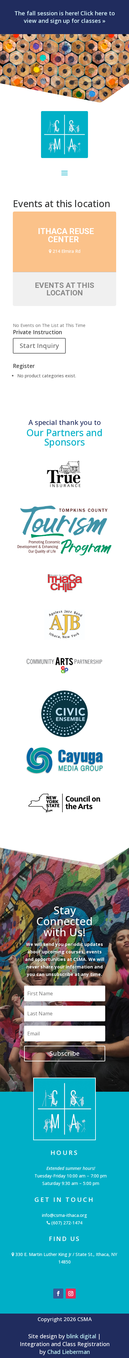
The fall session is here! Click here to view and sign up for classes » (64, 16)
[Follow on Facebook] (58, 1294)
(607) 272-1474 (66, 1223)
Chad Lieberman (68, 1351)
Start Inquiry (39, 345)
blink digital (81, 1336)
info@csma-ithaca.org (64, 1215)
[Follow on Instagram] (71, 1294)
